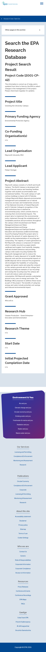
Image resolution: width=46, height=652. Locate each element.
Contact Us (23, 551)
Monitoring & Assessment (23, 498)
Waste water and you (23, 433)
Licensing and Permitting (23, 452)
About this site (23, 511)
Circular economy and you (23, 412)
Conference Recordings (23, 595)
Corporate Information (23, 564)
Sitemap (23, 529)
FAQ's (23, 604)
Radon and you (23, 429)
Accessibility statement (23, 516)
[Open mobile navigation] (42, 3)
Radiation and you (23, 424)
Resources (23, 581)
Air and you (23, 403)
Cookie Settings (23, 538)
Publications (23, 476)
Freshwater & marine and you (23, 420)
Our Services (23, 447)
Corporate (23, 490)
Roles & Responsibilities (23, 560)
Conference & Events (23, 591)
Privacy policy (23, 525)
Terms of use (23, 533)
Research (23, 465)
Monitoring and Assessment (23, 460)
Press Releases (23, 587)
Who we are (23, 546)
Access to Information (23, 573)
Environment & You (23, 397)
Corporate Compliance (23, 568)
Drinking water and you (23, 416)
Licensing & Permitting (23, 494)
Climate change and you (23, 408)
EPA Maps (23, 599)
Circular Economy (23, 481)
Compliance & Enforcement (23, 456)
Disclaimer (23, 521)
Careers (23, 556)
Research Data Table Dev (12, 19)
